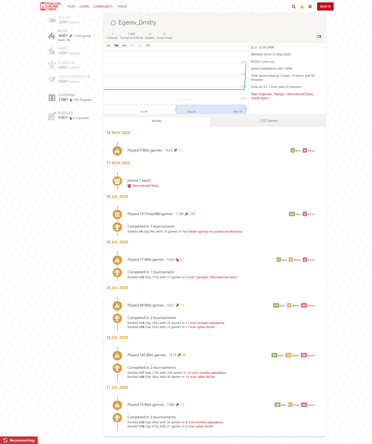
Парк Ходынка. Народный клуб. (269, 94)
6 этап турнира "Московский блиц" (212, 277)
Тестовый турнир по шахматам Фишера (212, 231)
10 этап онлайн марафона (206, 373)
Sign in (325, 6)
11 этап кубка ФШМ (200, 327)
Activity (157, 121)
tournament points (131, 35)
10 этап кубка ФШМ (200, 377)
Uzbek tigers (260, 98)
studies (150, 35)
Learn (84, 6)
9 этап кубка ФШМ (199, 426)
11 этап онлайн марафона (205, 323)
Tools (122, 6)
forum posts (164, 35)
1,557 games (268, 121)
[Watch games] (319, 36)
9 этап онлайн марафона (204, 422)
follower (112, 35)
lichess (50, 6)
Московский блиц (300, 94)
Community (103, 6)
